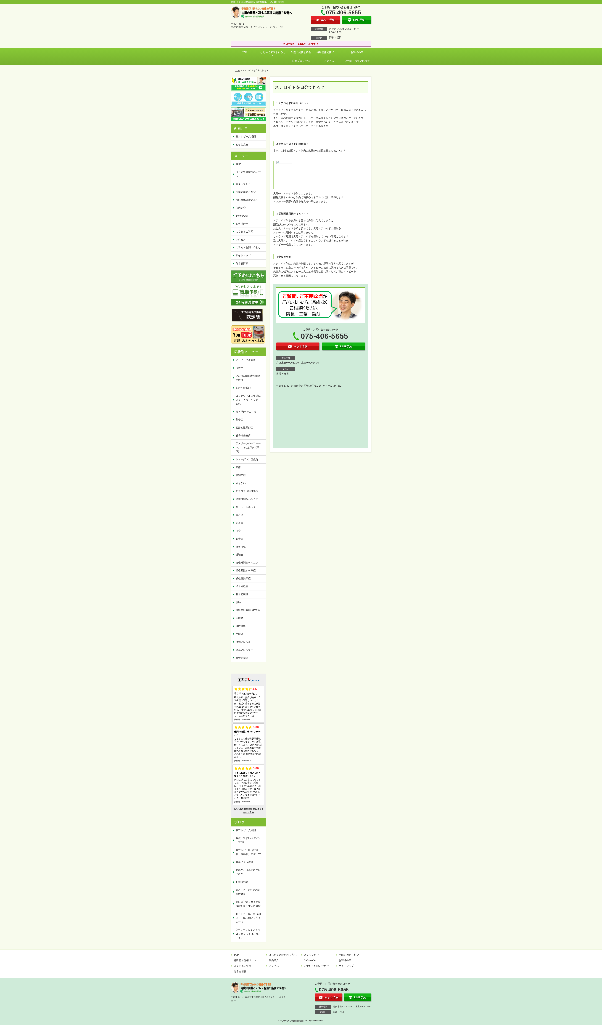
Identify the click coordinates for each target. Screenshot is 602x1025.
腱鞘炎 (239, 554)
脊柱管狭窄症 (243, 578)
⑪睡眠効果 (242, 882)
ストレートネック (246, 507)
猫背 (238, 530)
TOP (245, 52)
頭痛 (238, 467)
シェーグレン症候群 (247, 459)
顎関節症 (241, 475)
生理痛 (239, 618)
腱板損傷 (241, 546)
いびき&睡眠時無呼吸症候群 (248, 377)
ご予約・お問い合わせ (357, 60)
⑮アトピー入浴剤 (246, 136)
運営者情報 (242, 263)
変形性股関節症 (244, 427)
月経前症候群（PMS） (248, 610)
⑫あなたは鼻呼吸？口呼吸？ (248, 872)
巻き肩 (239, 523)
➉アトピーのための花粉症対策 (248, 892)
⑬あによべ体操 (246, 862)
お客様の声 (357, 52)
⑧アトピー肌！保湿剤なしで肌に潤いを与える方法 (248, 918)
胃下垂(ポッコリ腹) (246, 411)
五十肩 (239, 538)
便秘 (238, 602)
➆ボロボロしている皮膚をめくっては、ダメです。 (248, 933)
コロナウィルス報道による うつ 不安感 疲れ (248, 399)
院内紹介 (241, 207)
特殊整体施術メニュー (329, 52)
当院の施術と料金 (301, 52)
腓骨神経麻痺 (243, 435)
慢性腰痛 (241, 626)
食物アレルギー (244, 642)
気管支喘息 (242, 657)
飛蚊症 (239, 368)
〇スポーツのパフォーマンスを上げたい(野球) (248, 447)
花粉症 (239, 419)
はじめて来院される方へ (272, 54)
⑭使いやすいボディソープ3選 (248, 840)
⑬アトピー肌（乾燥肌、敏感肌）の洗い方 (248, 852)
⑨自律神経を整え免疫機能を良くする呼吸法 (248, 903)
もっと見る (242, 144)
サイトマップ (243, 255)
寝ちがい (241, 483)
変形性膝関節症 (244, 387)
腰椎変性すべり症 (246, 570)
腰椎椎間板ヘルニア (247, 562)
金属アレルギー (244, 649)
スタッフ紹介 (243, 184)
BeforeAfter (242, 215)
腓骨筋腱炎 (242, 594)
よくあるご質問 (244, 231)
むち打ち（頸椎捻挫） (248, 491)
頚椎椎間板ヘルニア (247, 499)
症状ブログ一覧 (301, 60)
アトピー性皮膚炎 (246, 360)
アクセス (329, 60)
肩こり (239, 515)
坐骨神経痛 (242, 586)
